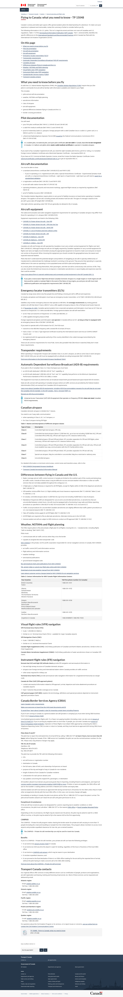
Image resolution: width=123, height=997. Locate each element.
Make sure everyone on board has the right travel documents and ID (43, 707)
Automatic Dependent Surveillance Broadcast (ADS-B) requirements (45, 60)
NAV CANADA (25, 543)
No (45, 950)
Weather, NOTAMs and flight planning (35, 67)
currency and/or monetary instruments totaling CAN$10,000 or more (43, 784)
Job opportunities (52, 960)
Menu (23, 10)
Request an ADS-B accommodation (32, 394)
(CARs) (69, 85)
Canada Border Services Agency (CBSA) (36, 74)
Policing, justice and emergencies (56, 984)
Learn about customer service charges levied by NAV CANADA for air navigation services (50, 573)
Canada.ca (24, 14)
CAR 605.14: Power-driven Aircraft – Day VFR (37, 221)
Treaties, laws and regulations (28, 984)
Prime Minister (51, 974)
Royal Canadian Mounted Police (87, 807)
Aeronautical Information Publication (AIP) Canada (56, 33)
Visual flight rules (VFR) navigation (34, 70)
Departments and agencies (54, 967)
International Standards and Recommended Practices (55, 35)
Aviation (42, 14)
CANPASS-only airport (40, 852)
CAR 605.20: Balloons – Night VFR (34, 240)
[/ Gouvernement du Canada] (34, 5)
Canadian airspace (29, 63)
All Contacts (24, 967)
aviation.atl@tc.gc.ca (33, 884)
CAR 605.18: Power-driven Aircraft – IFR (36, 234)
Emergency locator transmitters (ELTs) (35, 56)
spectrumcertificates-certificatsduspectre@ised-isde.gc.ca (40, 159)
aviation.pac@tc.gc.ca (33, 901)
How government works (53, 976)
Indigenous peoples (80, 981)
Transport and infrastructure (55, 986)
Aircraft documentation (30, 51)
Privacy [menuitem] (66, 993)
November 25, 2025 (31, 308)
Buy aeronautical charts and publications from (41, 564)
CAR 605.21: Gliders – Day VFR (33, 243)
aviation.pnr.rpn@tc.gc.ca (35, 910)
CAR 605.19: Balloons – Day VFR (33, 237)
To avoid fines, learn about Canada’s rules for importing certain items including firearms (50, 710)
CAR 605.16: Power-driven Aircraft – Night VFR (38, 228)
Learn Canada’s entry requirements (32, 704)
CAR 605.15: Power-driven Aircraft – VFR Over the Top (40, 224)
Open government (52, 979)
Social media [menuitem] (24, 993)
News (22, 981)
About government (79, 967)
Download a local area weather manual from (40, 570)
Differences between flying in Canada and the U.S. (39, 65)
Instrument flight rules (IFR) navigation (36, 72)
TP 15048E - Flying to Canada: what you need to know (47, 931)
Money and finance (79, 976)
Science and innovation (80, 979)
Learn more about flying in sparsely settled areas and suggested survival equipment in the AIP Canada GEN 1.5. (57, 274)
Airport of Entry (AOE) (36, 716)
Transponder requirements (32, 58)
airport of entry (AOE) (42, 844)
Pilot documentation (29, 49)
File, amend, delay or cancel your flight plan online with (43, 567)
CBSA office (71, 807)
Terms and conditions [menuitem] (57, 993)
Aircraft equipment (29, 53)
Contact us (23, 960)
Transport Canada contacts (32, 77)
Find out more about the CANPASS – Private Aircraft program (41, 864)
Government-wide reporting (27, 986)
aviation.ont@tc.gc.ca (33, 892)
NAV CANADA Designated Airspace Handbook (38, 466)
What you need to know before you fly (35, 46)
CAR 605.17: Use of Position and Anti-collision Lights (40, 231)
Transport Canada (33, 14)
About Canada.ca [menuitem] (45, 993)
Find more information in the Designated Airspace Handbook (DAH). (43, 359)
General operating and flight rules (55, 14)
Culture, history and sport (54, 981)
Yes (41, 950)
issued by (59, 136)
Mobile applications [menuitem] (34, 993)
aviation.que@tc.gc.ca (34, 918)
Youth (76, 986)
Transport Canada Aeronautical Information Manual (40, 469)
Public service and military (27, 979)
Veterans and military (80, 984)
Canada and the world (80, 974)
